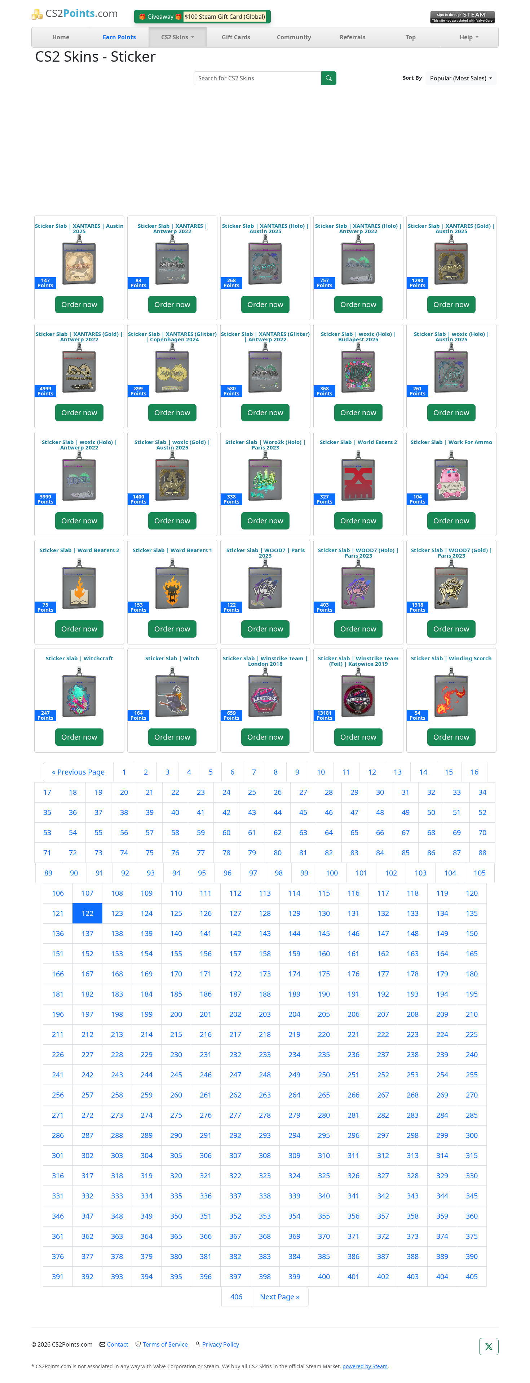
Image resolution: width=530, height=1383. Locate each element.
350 (176, 1216)
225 (472, 1034)
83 (354, 852)
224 (442, 1034)
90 (74, 873)
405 (472, 1276)
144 (294, 933)
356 (353, 1216)
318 (117, 1175)
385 (324, 1256)
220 (324, 1034)
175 (324, 974)
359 (442, 1216)
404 (442, 1276)
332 (87, 1196)
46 (329, 812)
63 (303, 832)
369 (294, 1236)
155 (176, 953)
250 (324, 1075)
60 (226, 832)
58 (175, 832)
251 (353, 1075)
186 (206, 994)
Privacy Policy (220, 1344)
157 (235, 953)
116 (353, 893)
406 (236, 1297)
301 (58, 1155)
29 (354, 792)
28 (329, 792)
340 (324, 1196)
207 (383, 1014)
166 (58, 974)
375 (472, 1236)
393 (117, 1276)
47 (354, 812)
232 (235, 1054)
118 (413, 893)
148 (413, 933)
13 (398, 772)
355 (324, 1216)
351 (206, 1216)
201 (206, 1014)
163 (413, 953)
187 (235, 994)
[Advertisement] (265, 152)
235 (324, 1054)
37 (98, 812)
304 (147, 1155)
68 (431, 832)
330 (472, 1175)
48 (380, 812)
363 (117, 1236)
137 (87, 933)
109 (147, 893)
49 (406, 812)
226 (58, 1054)
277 (235, 1115)
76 (175, 852)
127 (235, 913)
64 (329, 832)
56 (124, 832)
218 (265, 1034)
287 (87, 1135)
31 (406, 792)
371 (353, 1236)
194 (442, 994)
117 (383, 893)
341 (353, 1196)
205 (324, 1014)
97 (253, 873)
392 (87, 1276)
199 (147, 1014)
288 (117, 1135)
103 (421, 873)
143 (265, 933)
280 (324, 1115)
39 (150, 812)
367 (235, 1236)
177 (383, 974)
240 (472, 1054)
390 (472, 1256)
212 (87, 1034)
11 (346, 772)
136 (58, 933)
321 (206, 1175)
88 (482, 852)
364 (147, 1236)
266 (353, 1095)
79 (252, 852)
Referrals (353, 37)
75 (150, 852)
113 (265, 893)
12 (372, 772)
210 (472, 1014)
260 (176, 1095)
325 (324, 1175)
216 (206, 1034)
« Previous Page (78, 772)
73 (98, 852)
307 (235, 1155)
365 (176, 1236)
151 (58, 953)
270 (472, 1095)
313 (413, 1155)
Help (467, 37)
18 (73, 792)
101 (361, 873)
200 (176, 1014)
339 (294, 1196)
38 (124, 812)
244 (147, 1075)
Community (294, 37)
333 (117, 1196)
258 (117, 1095)
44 (278, 812)
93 (151, 873)
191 (353, 994)
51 (457, 812)
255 (472, 1075)
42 (226, 812)
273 (117, 1115)
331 (58, 1196)
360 (472, 1216)
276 (206, 1115)
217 (235, 1034)
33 (457, 792)
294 (294, 1135)
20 (124, 792)
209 (442, 1014)
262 (235, 1095)
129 (294, 913)
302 (87, 1155)
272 (87, 1115)
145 (324, 933)
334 (147, 1196)
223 (413, 1034)
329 (442, 1175)
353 (265, 1216)
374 (442, 1236)
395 (176, 1276)
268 (413, 1095)
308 (265, 1155)
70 (482, 832)
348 (117, 1216)
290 (176, 1135)
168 (117, 974)
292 (235, 1135)
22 (175, 792)
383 (265, 1256)
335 (176, 1196)
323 (265, 1175)
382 (235, 1256)
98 (279, 873)
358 (413, 1216)
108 (117, 893)
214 (147, 1034)
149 (442, 933)
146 (353, 933)
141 (206, 933)
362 (87, 1236)
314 (442, 1155)
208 (413, 1014)
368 (265, 1236)
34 (482, 792)
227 (87, 1054)
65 (354, 832)
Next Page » (280, 1297)
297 (383, 1135)
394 (147, 1276)
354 (294, 1216)
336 (206, 1196)
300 (472, 1135)
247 (235, 1075)
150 (472, 933)
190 (324, 994)
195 (472, 994)
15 (449, 772)
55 (98, 832)
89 (48, 873)
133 (413, 913)
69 (457, 832)
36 (73, 812)
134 (442, 913)
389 (442, 1256)
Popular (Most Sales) (459, 78)
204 (294, 1014)
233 (265, 1054)
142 (235, 933)
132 (383, 913)
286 (58, 1135)
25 (252, 792)
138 (117, 933)
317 (87, 1175)
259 (147, 1095)
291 (206, 1135)
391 (58, 1276)
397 (235, 1276)
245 (176, 1075)
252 (383, 1075)
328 (413, 1175)
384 (294, 1256)
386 (353, 1256)
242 (87, 1075)
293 (265, 1135)
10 (321, 772)
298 (413, 1135)
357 (383, 1216)
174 (294, 974)
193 (413, 994)
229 (147, 1054)
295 (324, 1135)
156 (206, 953)
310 (324, 1155)
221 (353, 1034)
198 (117, 1014)
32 (431, 792)
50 (431, 812)
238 (413, 1054)
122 (87, 913)
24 (226, 792)
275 (176, 1115)
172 (235, 974)
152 (87, 953)
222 (383, 1034)
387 (383, 1256)
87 (457, 852)
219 (294, 1034)
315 (472, 1155)
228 (117, 1054)
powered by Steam (365, 1366)
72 (73, 852)
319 (147, 1175)
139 (147, 933)
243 (117, 1075)
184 (147, 994)
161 (353, 953)
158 (265, 953)
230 (176, 1054)
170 (176, 974)
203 (265, 1014)
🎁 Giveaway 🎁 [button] (202, 17)
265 (324, 1095)
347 (87, 1216)
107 (87, 893)
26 (278, 792)
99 (304, 873)
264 (294, 1095)
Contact (117, 1344)
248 (265, 1075)
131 (353, 913)
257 (87, 1095)
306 (206, 1155)
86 (431, 852)
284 (442, 1115)
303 (117, 1155)
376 (58, 1256)
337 (235, 1196)
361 (58, 1236)
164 (442, 953)
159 (294, 953)
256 (58, 1095)
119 (442, 893)
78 (226, 852)
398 (265, 1276)
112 (235, 893)
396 (206, 1276)
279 (294, 1115)
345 (472, 1196)
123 (117, 913)
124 (147, 913)
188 (265, 994)
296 (353, 1135)
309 (294, 1155)
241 (58, 1075)
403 (413, 1276)
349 (147, 1216)
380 (176, 1256)
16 (474, 772)
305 (176, 1155)
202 (235, 1014)
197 (87, 1014)
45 (303, 812)
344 (442, 1196)
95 (202, 873)
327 (383, 1175)
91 (99, 873)
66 (380, 832)
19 (98, 792)
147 (383, 933)
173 (265, 974)
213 (117, 1034)
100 (332, 873)
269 (442, 1095)
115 (324, 893)
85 (406, 852)
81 (303, 852)
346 (58, 1216)
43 (252, 812)
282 (383, 1115)
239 (442, 1054)
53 (47, 832)
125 (176, 913)
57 (150, 832)
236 (353, 1054)
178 (413, 974)
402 (383, 1276)
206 (353, 1014)
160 (324, 953)
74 (124, 852)
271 (58, 1115)
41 (201, 812)
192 (383, 994)
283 (413, 1115)
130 (324, 913)
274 (147, 1115)
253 (413, 1075)
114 (294, 893)
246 (206, 1075)
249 (294, 1075)
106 (58, 893)
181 (58, 994)
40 (175, 812)
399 (294, 1276)
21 (150, 792)
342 (383, 1196)
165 (472, 953)
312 (383, 1155)
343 (413, 1196)
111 (206, 893)
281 (353, 1115)
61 (252, 832)
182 (87, 994)
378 (117, 1256)
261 (206, 1095)
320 (176, 1175)
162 (383, 953)
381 (206, 1256)
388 (413, 1256)
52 (482, 812)
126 (206, 913)
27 (303, 792)
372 (383, 1236)
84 (380, 852)
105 (480, 873)
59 (201, 832)
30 (380, 792)
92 (125, 873)
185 (176, 994)
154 (147, 953)
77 (201, 852)
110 (176, 893)
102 (391, 873)
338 (265, 1196)
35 (47, 812)
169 (147, 974)
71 (47, 852)
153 (117, 953)
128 (265, 913)
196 (58, 1014)
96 (227, 873)
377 (87, 1256)
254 (442, 1075)
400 (324, 1276)
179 (442, 974)
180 (472, 974)
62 (278, 832)
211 (58, 1034)
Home (60, 37)
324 (294, 1175)
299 (442, 1135)
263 (265, 1095)
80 (278, 852)
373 (413, 1236)
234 (294, 1054)
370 (324, 1236)
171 (206, 974)
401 (353, 1276)
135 (472, 913)
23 (201, 792)
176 (353, 974)
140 (176, 933)
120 (472, 893)
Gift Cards (236, 37)
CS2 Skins (175, 37)
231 (206, 1054)
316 (58, 1175)
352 (235, 1216)
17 (47, 792)
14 (423, 772)
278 (265, 1115)
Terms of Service (165, 1344)
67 (406, 832)
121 (58, 913)
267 (383, 1095)
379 (147, 1256)
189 (294, 994)
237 (383, 1054)
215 (176, 1034)
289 (147, 1135)
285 (472, 1115)
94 (176, 873)
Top (411, 37)
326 (353, 1175)
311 (353, 1155)
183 (117, 994)
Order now (79, 304)
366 (206, 1236)
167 (87, 974)
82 (329, 852)
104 (450, 873)
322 (235, 1175)
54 (73, 832)
